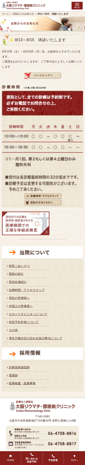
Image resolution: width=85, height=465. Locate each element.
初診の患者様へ (19, 298)
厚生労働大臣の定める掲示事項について (35, 338)
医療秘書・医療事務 (22, 383)
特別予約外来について (24, 322)
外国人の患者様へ (21, 306)
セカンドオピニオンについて (28, 314)
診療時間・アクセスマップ (26, 290)
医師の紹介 (16, 273)
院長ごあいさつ (19, 266)
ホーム (5, 13)
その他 (13, 330)
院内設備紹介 (18, 282)
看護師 (13, 375)
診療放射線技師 (19, 367)
